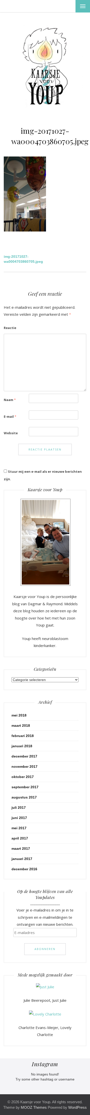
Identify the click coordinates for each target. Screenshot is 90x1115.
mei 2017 (19, 828)
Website (11, 433)
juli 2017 (19, 808)
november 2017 (25, 766)
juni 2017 (19, 818)
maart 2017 (21, 848)
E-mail (10, 416)
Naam (10, 400)
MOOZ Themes (34, 1107)
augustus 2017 (24, 797)
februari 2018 (23, 736)
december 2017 (24, 756)
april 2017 (20, 838)
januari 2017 (22, 859)
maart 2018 (21, 726)
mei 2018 (19, 715)
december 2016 (24, 869)
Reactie (10, 328)
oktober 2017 (23, 777)
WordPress (77, 1107)
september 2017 (25, 787)
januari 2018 (22, 746)
